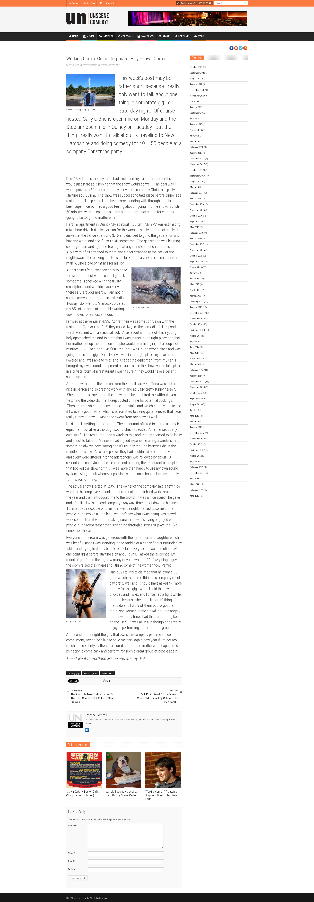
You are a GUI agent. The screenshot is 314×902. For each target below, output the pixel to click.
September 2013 (197, 398)
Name (71, 853)
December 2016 (197, 204)
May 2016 (194, 227)
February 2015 (196, 301)
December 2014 (197, 313)
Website (71, 869)
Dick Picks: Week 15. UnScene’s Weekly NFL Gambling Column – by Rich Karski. (157, 696)
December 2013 (197, 381)
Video (201, 36)
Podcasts (184, 36)
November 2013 (197, 387)
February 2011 (196, 490)
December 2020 (197, 90)
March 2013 (195, 421)
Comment (73, 825)
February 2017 (196, 193)
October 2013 (196, 393)
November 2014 (197, 318)
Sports (166, 36)
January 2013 (196, 427)
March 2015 (195, 296)
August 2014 (196, 336)
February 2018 (196, 147)
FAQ (100, 3)
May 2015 (194, 284)
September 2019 (197, 113)
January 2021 (196, 84)
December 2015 (197, 244)
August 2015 (196, 267)
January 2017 (196, 198)
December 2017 (197, 158)
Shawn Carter (107, 673)
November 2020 (197, 96)
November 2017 (197, 164)
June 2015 (194, 278)
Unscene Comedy (90, 65)
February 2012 (196, 467)
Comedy (111, 65)
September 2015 (197, 261)
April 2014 (195, 358)
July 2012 (194, 461)
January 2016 (196, 238)
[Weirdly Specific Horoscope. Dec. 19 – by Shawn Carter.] (124, 770)
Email (71, 861)
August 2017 (196, 181)
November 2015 (197, 250)
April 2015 (195, 290)
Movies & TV (147, 36)
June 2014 (194, 347)
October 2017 (196, 170)
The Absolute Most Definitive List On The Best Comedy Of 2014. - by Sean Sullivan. (92, 696)
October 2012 (196, 444)
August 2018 (196, 130)
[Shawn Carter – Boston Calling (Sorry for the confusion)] (84, 770)
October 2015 (196, 256)
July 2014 (194, 341)
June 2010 (194, 496)
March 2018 (195, 141)
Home (75, 36)
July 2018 (194, 136)
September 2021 (197, 73)
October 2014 (196, 324)
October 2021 (196, 67)
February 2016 (196, 233)
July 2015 (194, 273)
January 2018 (196, 153)
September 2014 (197, 330)
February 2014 (196, 370)
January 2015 (196, 307)
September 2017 (197, 176)
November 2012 (197, 438)
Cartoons (127, 36)
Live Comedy (73, 3)
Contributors (89, 3)
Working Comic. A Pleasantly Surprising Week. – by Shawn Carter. (161, 795)
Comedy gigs (74, 673)
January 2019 (196, 124)
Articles (108, 36)
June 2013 (194, 416)
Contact (110, 3)
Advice (90, 36)
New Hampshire (90, 673)
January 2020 (196, 107)
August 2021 (196, 78)
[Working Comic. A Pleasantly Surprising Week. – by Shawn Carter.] (164, 770)
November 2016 (197, 210)
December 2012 (197, 433)
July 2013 (194, 410)
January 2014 (196, 376)
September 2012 (197, 450)
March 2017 (195, 187)
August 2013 (196, 404)
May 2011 (194, 484)
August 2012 (196, 456)
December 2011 (197, 473)
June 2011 (194, 478)
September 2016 (197, 221)
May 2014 (194, 353)
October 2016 (196, 216)
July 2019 (194, 118)
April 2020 (195, 101)
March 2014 (195, 364)
